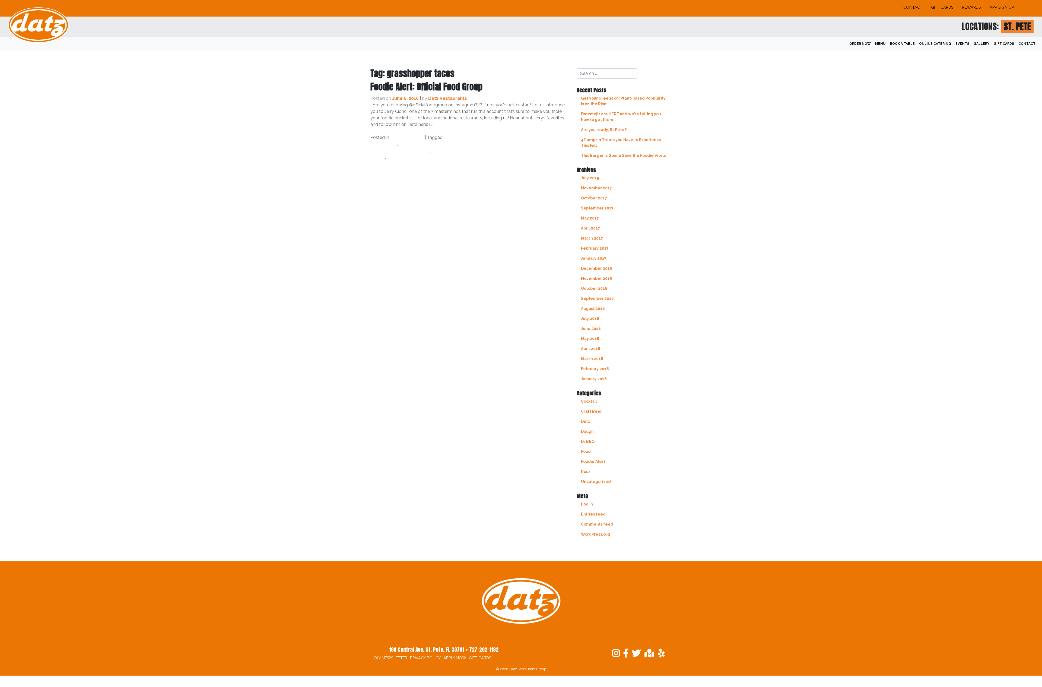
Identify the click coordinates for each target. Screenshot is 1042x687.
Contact (912, 7)
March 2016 (592, 359)
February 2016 (595, 369)
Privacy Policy (425, 658)
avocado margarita (535, 137)
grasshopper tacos (408, 150)
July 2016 (590, 318)
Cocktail (589, 401)
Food (586, 451)
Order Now (860, 44)
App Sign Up (1002, 7)
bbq (374, 144)
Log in (587, 504)
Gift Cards (942, 7)
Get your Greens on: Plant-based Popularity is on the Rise (623, 101)
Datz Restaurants (447, 98)
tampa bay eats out (434, 157)
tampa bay (399, 157)
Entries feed (593, 514)
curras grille (449, 144)
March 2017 (592, 238)
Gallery (981, 44)
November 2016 (596, 278)
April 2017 (590, 228)
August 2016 (593, 308)
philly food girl (543, 150)
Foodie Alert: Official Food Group (426, 86)
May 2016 (590, 338)
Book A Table (902, 44)
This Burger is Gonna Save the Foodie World (623, 155)
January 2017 (593, 258)
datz (489, 144)
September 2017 (597, 208)
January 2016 (594, 379)
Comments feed (597, 524)
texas (464, 157)
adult (449, 137)
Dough (587, 431)
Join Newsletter (389, 658)
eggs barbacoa (545, 144)
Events (962, 44)
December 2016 (596, 268)
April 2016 (590, 348)
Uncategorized (407, 137)
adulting (466, 137)
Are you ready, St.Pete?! (604, 130)
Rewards (971, 7)
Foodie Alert (593, 461)
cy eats (473, 144)
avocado (503, 137)
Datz (585, 421)
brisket (389, 144)
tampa (377, 157)
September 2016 (597, 298)
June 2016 (591, 328)
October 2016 (594, 288)
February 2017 (595, 248)
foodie (377, 150)
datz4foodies (510, 144)
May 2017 (590, 218)
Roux (585, 471)
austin (484, 137)
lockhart (473, 150)
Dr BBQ (588, 441)
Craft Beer (591, 411)
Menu (880, 44)
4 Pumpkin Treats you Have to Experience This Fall (621, 143)
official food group (504, 150)
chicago (425, 144)
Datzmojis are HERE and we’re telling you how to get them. (621, 117)
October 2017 (594, 198)
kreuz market (447, 150)
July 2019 (590, 178)
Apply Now (454, 658)
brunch (407, 144)
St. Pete (1017, 26)
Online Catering (935, 44)
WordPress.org (595, 534)
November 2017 (596, 188)
